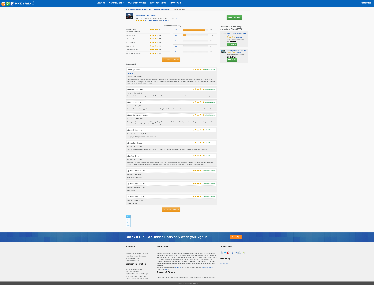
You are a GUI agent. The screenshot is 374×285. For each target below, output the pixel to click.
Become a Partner (207, 267)
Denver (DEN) (203, 277)
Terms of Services (131, 276)
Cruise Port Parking (137, 3)
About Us (101, 3)
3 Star (175, 41)
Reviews (154, 20)
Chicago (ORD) (183, 277)
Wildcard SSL (224, 263)
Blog (131, 271)
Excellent (130, 73)
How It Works (130, 269)
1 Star (175, 52)
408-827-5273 (366, 3)
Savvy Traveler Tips (142, 273)
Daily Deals (138, 269)
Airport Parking (116, 3)
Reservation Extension (141, 253)
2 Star (175, 46)
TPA (176, 18)
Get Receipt (129, 253)
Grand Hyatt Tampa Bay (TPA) (237, 50)
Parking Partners (142, 278)
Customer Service (158, 3)
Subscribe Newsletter (132, 260)
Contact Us (142, 256)
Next (128, 225)
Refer (138, 258)
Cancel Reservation (132, 256)
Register (132, 258)
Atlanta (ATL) (161, 277)
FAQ (127, 271)
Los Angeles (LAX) (172, 277)
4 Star (175, 35)
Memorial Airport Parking (162, 9)
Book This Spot (234, 17)
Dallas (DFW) (194, 277)
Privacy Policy (142, 276)
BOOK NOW (232, 44)
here (166, 269)
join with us (177, 267)
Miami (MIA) (212, 277)
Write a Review (172, 60)
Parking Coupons (131, 278)
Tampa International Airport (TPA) (140, 9)
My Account (175, 3)
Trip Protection (130, 273)
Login (127, 258)
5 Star (175, 29)
